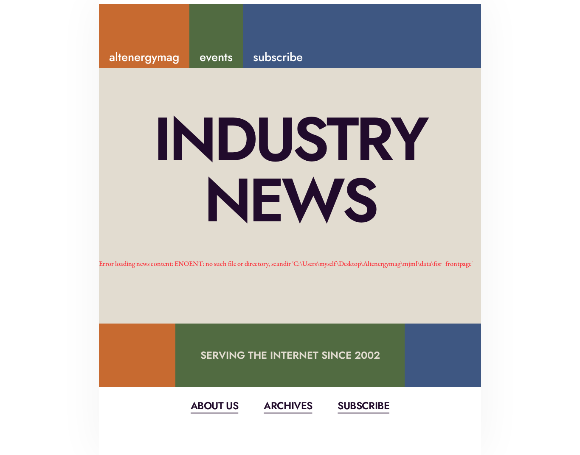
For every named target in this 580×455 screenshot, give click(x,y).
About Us (214, 405)
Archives (288, 405)
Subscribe (363, 405)
